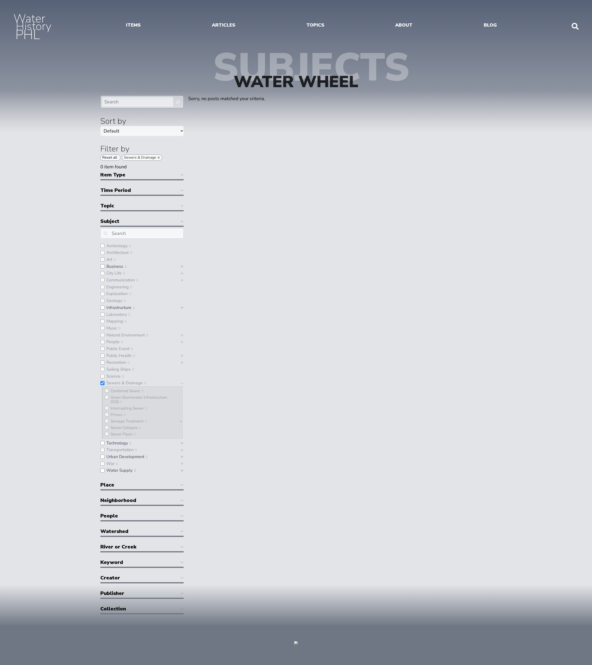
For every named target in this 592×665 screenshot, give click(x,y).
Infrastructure (118, 307)
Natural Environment (125, 335)
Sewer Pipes (121, 434)
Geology (114, 300)
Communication (120, 280)
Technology (117, 443)
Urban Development (125, 456)
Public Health (119, 355)
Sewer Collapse (124, 427)
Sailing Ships (118, 369)
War (110, 463)
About (404, 25)
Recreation (116, 362)
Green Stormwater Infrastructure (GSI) (139, 399)
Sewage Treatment (127, 421)
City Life (114, 273)
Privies (116, 414)
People (113, 342)
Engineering (117, 287)
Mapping (114, 321)
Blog (490, 25)
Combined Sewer (125, 391)
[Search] (178, 102)
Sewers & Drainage (124, 383)
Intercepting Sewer (127, 408)
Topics (315, 25)
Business (114, 266)
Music (111, 328)
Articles (223, 25)
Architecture (117, 252)
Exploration (117, 293)
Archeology (117, 246)
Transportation (120, 450)
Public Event (118, 348)
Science (113, 376)
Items (133, 25)
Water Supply (119, 470)
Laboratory (116, 314)
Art (109, 259)
